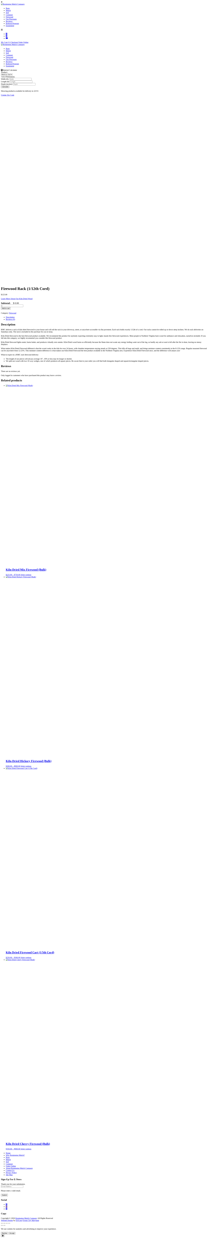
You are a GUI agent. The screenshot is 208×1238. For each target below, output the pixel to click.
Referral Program (12, 23)
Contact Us (10, 1170)
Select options (26, 575)
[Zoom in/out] (2, 1223)
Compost (9, 15)
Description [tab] (10, 317)
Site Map (9, 1175)
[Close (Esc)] (9, 1223)
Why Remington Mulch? (15, 1155)
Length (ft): (5, 82)
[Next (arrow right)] (4, 1225)
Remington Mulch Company (26, 1218)
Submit (4, 1195)
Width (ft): (5, 79)
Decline (4, 1233)
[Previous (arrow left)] (2, 1225)
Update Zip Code (7, 95)
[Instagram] (6, 1209)
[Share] (7, 1223)
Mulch (8, 10)
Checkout (14, 42)
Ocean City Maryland (31, 1220)
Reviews (9, 21)
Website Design (7, 1220)
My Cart (5, 42)
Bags (8, 8)
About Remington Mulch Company (19, 1168)
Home (8, 1153)
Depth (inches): (7, 84)
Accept (12, 1233)
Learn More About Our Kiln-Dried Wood (16, 299)
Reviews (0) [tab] (10, 319)
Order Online (23, 42)
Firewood (9, 17)
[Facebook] (6, 1204)
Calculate (5, 87)
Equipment (10, 26)
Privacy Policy (11, 1173)
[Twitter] (6, 1207)
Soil (7, 13)
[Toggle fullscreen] (4, 1223)
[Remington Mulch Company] (13, 4)
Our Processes (11, 19)
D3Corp (19, 1220)
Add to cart (6, 308)
